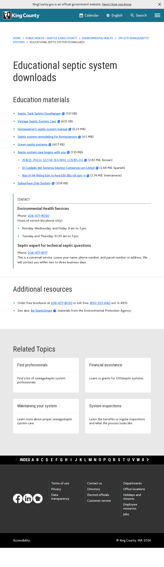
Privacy (56, 489)
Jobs (126, 514)
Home (17, 38)
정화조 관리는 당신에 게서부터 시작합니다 (52, 160)
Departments (132, 483)
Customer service (99, 501)
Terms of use (60, 483)
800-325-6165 (100, 303)
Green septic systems (32, 144)
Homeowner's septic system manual (42, 129)
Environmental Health (97, 38)
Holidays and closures (132, 497)
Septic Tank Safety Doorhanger (39, 113)
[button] (159, 4)
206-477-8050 (38, 216)
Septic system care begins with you (42, 152)
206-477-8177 (37, 253)
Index (25, 459)
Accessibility (21, 540)
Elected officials (98, 495)
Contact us (94, 483)
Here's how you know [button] (116, 4)
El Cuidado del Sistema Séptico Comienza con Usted (58, 168)
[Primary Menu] (157, 15)
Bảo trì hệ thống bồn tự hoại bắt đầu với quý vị (53, 175)
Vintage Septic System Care (37, 121)
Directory (93, 489)
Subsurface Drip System (34, 183)
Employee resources (130, 506)
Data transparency (60, 497)
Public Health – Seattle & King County (51, 38)
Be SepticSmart (41, 310)
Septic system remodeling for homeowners (47, 137)
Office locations (134, 489)
